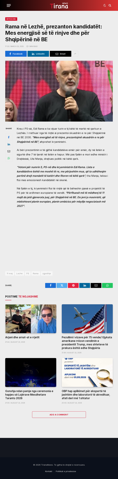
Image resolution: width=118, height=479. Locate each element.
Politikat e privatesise (66, 471)
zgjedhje (46, 273)
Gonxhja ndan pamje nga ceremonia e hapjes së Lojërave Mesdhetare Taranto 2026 (29, 395)
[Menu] (9, 5)
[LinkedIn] (8, 144)
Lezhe (19, 273)
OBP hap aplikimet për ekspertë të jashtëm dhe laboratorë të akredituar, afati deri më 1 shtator (86, 395)
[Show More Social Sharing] (75, 54)
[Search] (109, 5)
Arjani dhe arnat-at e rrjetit (22, 337)
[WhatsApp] (8, 158)
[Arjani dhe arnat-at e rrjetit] (30, 318)
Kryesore (11, 19)
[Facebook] (8, 137)
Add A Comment (59, 414)
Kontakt (48, 471)
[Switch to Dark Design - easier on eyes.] (105, 5)
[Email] (8, 151)
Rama (36, 273)
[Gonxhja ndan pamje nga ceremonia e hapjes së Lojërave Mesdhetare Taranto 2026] (30, 372)
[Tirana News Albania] (59, 5)
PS (27, 273)
